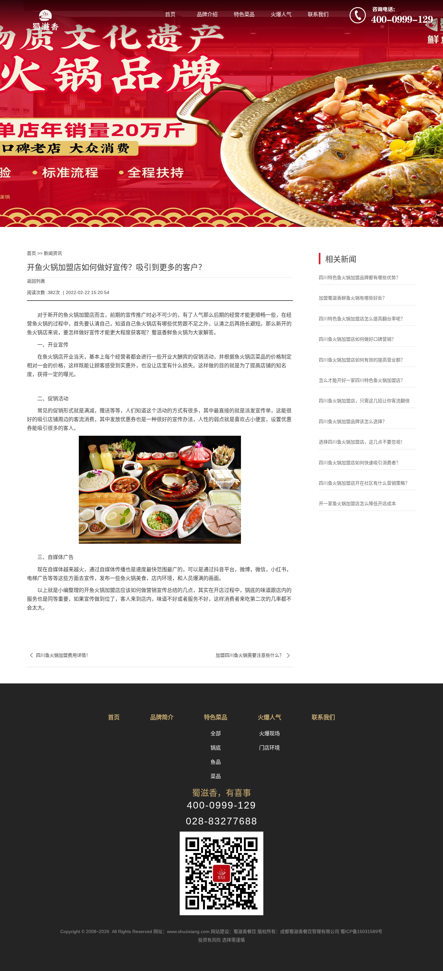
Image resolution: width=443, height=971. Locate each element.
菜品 (215, 776)
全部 (215, 733)
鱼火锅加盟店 (78, 315)
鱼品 (215, 762)
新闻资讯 (53, 253)
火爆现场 (269, 733)
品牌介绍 (207, 14)
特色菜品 (244, 14)
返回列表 (36, 281)
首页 (170, 14)
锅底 (215, 748)
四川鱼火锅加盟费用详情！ (58, 655)
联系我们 (318, 14)
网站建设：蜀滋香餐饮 (233, 931)
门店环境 (269, 748)
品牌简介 (162, 717)
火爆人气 (281, 14)
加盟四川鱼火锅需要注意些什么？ (254, 655)
